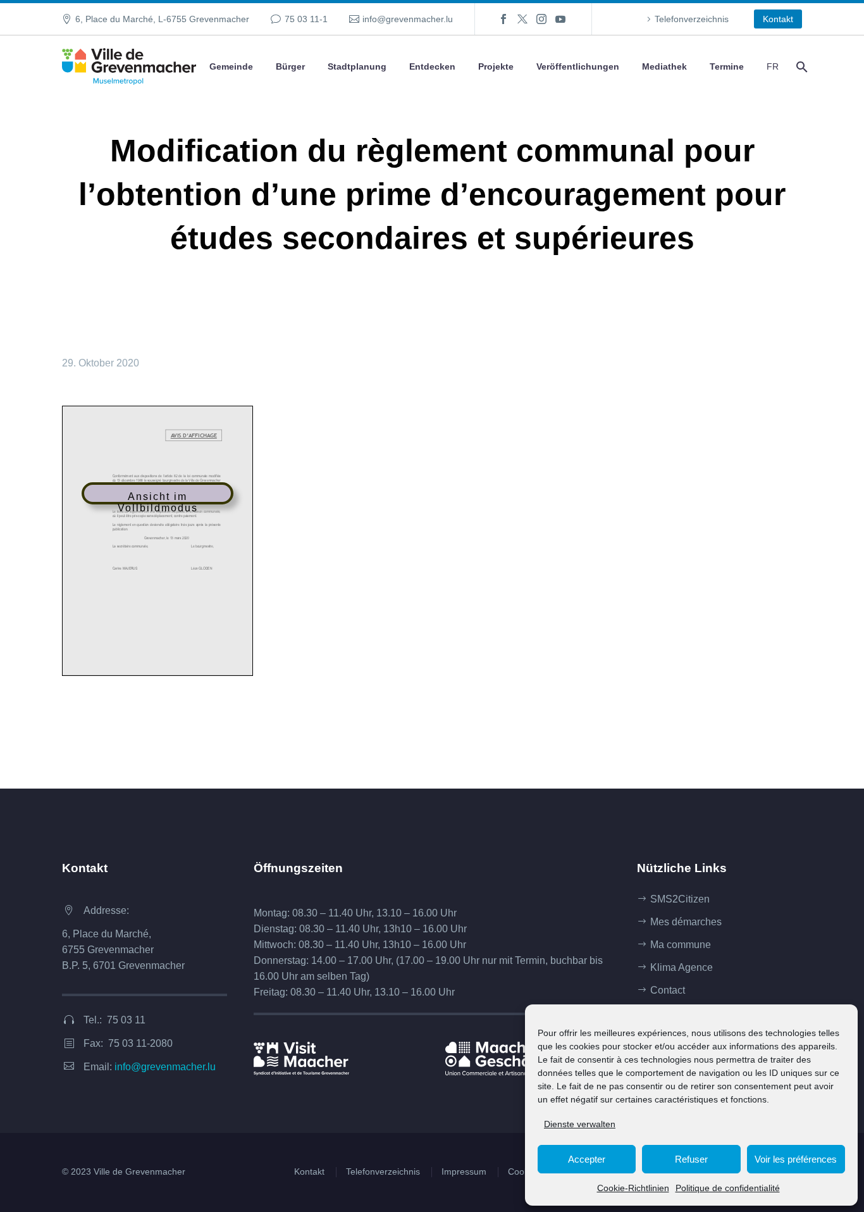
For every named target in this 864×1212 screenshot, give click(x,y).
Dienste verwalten (579, 1124)
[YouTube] (560, 19)
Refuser (691, 1159)
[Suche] (800, 67)
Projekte (496, 66)
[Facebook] (503, 19)
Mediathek (664, 66)
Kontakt (778, 19)
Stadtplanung (357, 66)
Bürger (290, 66)
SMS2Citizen (680, 899)
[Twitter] (522, 19)
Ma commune (680, 944)
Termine (727, 66)
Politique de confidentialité (728, 1188)
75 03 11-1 (306, 19)
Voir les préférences (796, 1159)
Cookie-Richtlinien (633, 1188)
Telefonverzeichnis (692, 19)
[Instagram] (541, 19)
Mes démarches (686, 921)
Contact (667, 990)
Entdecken (432, 66)
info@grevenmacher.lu (407, 19)
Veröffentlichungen (577, 66)
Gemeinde (231, 66)
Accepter (586, 1159)
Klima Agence (681, 967)
